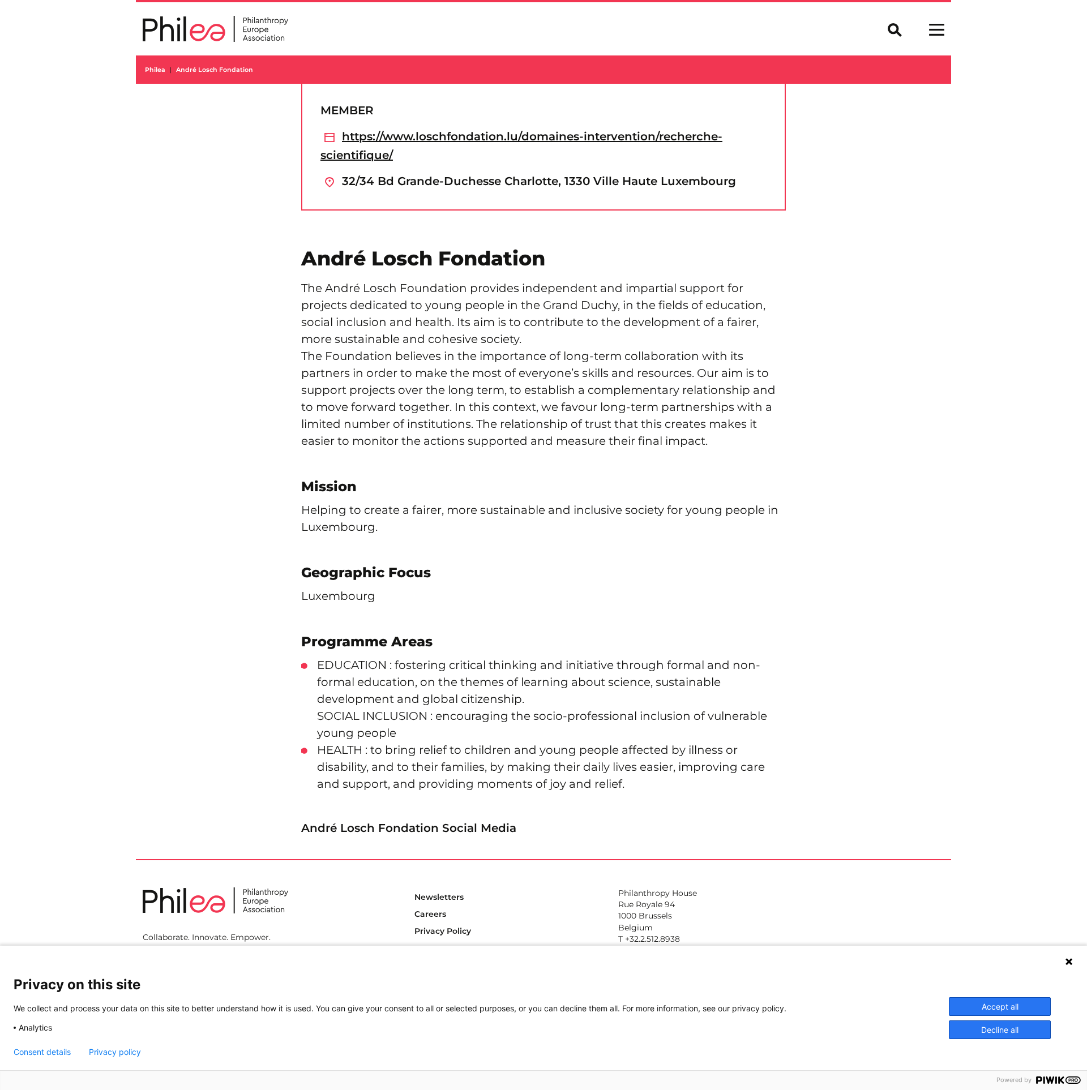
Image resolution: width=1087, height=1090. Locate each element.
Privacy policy (115, 1052)
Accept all (1000, 1006)
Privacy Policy (442, 930)
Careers (430, 914)
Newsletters (439, 897)
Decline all (999, 1030)
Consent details (42, 1052)
